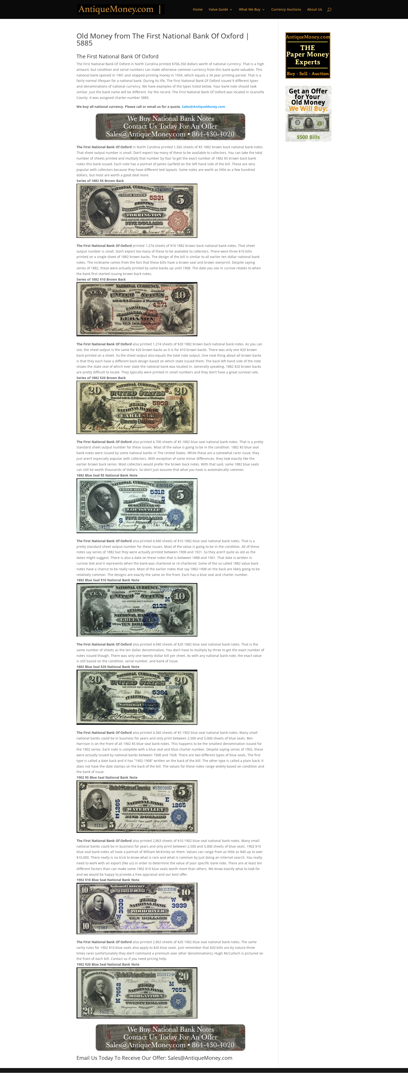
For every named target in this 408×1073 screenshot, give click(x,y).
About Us (314, 10)
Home (198, 10)
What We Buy (249, 10)
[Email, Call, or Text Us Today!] (170, 127)
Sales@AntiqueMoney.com (203, 106)
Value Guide (218, 10)
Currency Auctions (286, 10)
